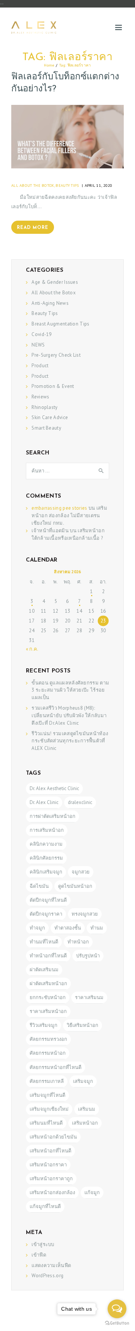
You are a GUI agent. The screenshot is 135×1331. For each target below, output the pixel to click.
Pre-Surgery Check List (56, 355)
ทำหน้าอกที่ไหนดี (48, 955)
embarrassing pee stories (59, 508)
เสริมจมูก (83, 1081)
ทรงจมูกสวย (85, 914)
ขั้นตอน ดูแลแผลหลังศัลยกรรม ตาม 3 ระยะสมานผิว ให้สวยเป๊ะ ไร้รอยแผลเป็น (70, 690)
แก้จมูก (92, 1192)
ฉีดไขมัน (39, 886)
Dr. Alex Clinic (44, 802)
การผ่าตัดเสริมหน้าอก (52, 816)
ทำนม (96, 928)
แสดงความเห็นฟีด (51, 1265)
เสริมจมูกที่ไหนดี (47, 1095)
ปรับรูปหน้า (88, 955)
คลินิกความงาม (46, 844)
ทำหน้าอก (78, 942)
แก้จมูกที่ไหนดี (45, 1206)
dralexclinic (80, 802)
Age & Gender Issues (55, 282)
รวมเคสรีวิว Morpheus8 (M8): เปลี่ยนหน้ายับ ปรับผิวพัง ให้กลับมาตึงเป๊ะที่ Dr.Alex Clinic (69, 715)
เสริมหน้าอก (85, 1123)
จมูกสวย (81, 872)
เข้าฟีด (39, 1255)
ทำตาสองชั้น (67, 928)
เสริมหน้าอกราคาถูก (51, 1178)
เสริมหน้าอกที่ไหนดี (50, 1151)
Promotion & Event (53, 386)
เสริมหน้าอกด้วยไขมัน (53, 1137)
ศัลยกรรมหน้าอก (48, 1053)
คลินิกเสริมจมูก (46, 872)
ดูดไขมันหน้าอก (75, 886)
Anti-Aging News (50, 303)
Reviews (40, 397)
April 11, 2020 (98, 185)
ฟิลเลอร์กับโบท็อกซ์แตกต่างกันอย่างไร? (65, 83)
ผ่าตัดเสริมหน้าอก (48, 983)
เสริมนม (86, 1109)
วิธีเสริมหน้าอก (82, 1025)
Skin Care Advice (50, 417)
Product (40, 365)
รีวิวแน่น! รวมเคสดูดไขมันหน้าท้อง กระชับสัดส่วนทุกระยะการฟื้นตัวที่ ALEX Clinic (70, 741)
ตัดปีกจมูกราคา (46, 914)
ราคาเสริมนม (89, 997)
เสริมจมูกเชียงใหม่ (49, 1109)
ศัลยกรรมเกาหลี (47, 1081)
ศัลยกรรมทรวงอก (48, 1039)
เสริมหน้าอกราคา (48, 1164)
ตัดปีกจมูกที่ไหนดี (48, 900)
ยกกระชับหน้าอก (48, 997)
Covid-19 (41, 334)
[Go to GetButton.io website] (117, 1323)
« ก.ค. (32, 649)
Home (49, 65)
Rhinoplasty (44, 407)
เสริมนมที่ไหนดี (46, 1123)
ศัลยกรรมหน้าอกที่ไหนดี (55, 1067)
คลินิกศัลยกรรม (46, 858)
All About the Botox (32, 185)
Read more (32, 228)
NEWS (38, 345)
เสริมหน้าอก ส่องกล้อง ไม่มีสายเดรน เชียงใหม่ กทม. (69, 515)
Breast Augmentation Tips (60, 324)
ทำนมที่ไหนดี (44, 942)
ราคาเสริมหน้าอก (48, 1011)
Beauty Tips (67, 185)
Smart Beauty (46, 428)
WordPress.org (47, 1275)
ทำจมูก (37, 928)
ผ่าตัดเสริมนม (44, 969)
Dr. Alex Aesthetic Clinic (54, 788)
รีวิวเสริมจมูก (43, 1025)
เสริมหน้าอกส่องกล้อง (52, 1192)
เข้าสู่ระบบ (43, 1244)
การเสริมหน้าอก (47, 830)
